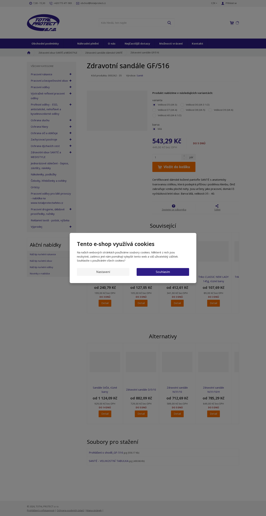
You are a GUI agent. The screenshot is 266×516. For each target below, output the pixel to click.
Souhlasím (163, 272)
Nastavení (103, 272)
